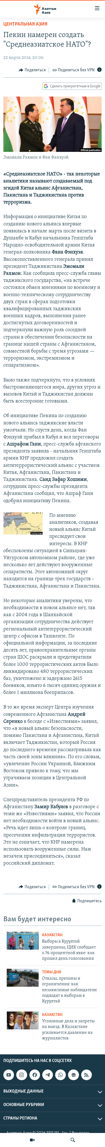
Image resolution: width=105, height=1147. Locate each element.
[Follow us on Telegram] (47, 1075)
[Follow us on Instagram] (21, 1075)
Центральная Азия (25, 24)
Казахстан (52, 935)
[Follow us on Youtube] (8, 1075)
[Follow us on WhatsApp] (60, 1075)
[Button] (32, 70)
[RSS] (86, 1075)
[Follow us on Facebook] (34, 1075)
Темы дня (51, 972)
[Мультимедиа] (32, 1140)
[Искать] (72, 1140)
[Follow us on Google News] (73, 1075)
